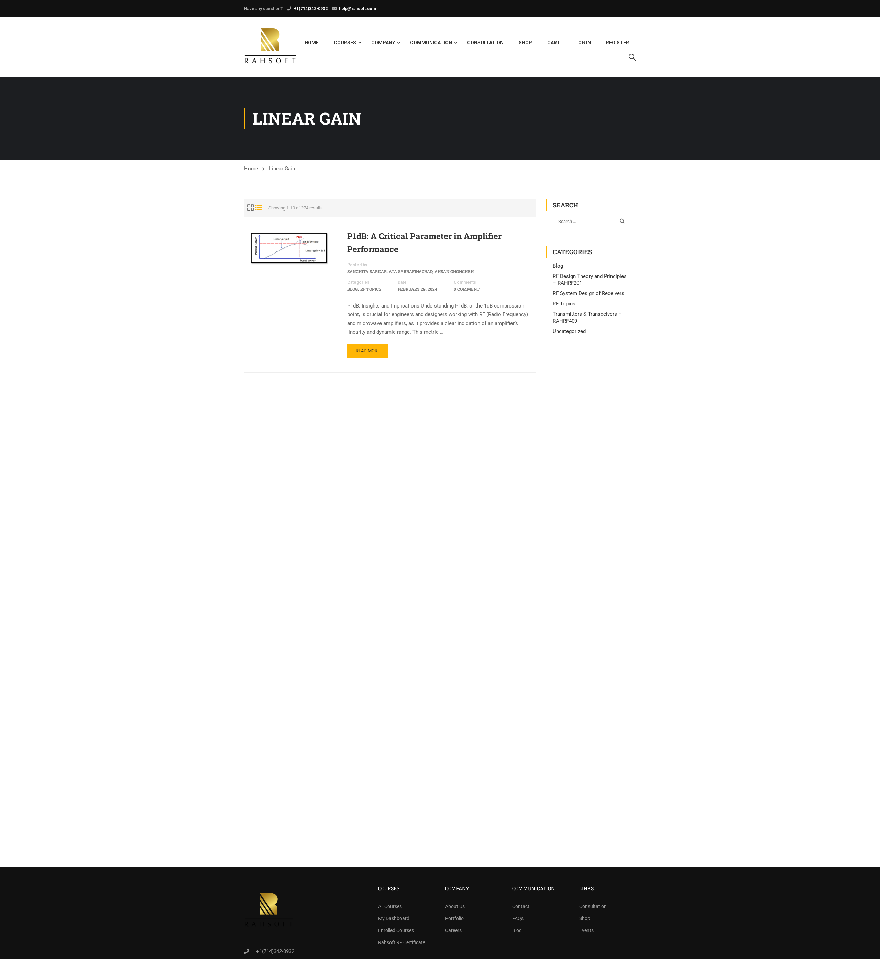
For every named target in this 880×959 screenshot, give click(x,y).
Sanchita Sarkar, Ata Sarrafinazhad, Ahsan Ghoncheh (410, 271)
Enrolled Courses (396, 930)
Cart (553, 42)
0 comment (467, 289)
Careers (453, 930)
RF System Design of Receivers (588, 293)
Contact (520, 906)
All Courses (390, 906)
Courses (345, 42)
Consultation (485, 42)
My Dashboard (393, 918)
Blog (352, 289)
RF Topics (370, 289)
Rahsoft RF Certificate (401, 942)
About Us (455, 906)
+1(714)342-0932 (311, 8)
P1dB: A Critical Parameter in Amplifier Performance (424, 242)
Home (312, 42)
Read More (368, 350)
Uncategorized (569, 331)
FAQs (518, 918)
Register (617, 42)
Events (586, 930)
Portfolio (454, 918)
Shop (525, 42)
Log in (583, 42)
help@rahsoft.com (357, 8)
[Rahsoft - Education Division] (270, 47)
